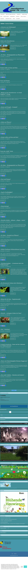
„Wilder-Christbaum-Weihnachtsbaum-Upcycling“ (12, 246)
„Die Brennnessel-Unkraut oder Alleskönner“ (11, 279)
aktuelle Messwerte (2, 414)
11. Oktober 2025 (8, 191)
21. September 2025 (8, 122)
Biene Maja (3, 42)
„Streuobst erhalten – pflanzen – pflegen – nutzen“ (12, 217)
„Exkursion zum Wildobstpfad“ (8, 27)
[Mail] (14, 385)
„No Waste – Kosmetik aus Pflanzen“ (9, 232)
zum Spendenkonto (14, 401)
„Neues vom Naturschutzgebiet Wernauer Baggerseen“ (13, 356)
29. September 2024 (8, 42)
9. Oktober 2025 (8, 178)
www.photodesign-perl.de (14, 550)
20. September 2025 (8, 107)
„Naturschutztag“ (4, 203)
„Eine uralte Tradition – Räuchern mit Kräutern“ (12, 370)
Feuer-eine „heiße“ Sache (6, 149)
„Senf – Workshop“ (5, 325)
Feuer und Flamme (5, 80)
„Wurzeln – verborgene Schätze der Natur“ (11, 309)
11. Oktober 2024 (8, 81)
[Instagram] (15, 385)
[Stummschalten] (24, 418)
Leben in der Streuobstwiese (7, 40)
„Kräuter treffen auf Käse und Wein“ (9, 135)
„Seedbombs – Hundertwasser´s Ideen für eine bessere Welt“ (9, 514)
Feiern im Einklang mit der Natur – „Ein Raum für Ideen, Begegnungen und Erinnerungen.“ (13, 518)
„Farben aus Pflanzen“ (5, 120)
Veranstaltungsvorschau (3, 404)
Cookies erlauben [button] (25, 566)
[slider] (26, 418)
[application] (14, 418)
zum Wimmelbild (2, 508)
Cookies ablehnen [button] (22, 566)
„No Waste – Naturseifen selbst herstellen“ (6, 515)
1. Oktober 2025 (8, 137)
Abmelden (15, 548)
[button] (14, 430)
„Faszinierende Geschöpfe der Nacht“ (6, 512)
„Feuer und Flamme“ (5, 177)
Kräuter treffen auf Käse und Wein (8, 67)
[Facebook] (12, 385)
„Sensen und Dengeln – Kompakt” (9, 106)
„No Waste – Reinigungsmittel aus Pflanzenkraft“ (12, 54)
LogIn (12, 548)
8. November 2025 (8, 205)
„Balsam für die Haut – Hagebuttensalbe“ (10, 295)
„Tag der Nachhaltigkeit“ (6, 189)
